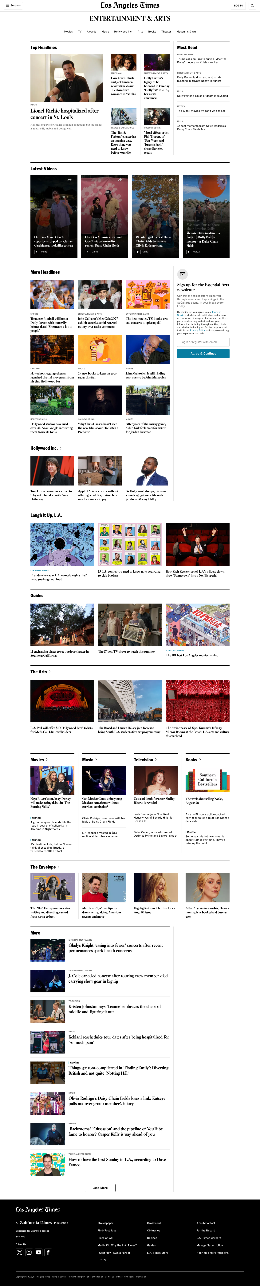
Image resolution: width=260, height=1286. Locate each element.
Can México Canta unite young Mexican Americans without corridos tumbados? (102, 803)
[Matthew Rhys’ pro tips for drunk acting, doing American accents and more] (104, 887)
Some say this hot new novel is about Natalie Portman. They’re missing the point (205, 840)
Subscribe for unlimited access (32, 1231)
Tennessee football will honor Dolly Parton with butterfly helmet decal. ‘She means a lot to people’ (51, 325)
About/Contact (206, 1223)
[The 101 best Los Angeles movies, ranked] (198, 625)
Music (105, 31)
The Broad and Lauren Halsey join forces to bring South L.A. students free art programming (129, 730)
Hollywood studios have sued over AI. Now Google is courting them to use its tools (51, 428)
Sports (34, 314)
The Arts (38, 671)
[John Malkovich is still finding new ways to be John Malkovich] (148, 349)
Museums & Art (186, 31)
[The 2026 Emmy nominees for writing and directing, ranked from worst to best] (52, 887)
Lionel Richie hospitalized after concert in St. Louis (64, 114)
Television (116, 73)
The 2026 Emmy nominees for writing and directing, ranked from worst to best (50, 912)
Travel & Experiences (122, 128)
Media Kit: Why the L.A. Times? (117, 1245)
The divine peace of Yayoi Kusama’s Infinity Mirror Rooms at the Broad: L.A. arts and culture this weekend (197, 732)
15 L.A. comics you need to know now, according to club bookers (129, 573)
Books (152, 31)
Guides (151, 1245)
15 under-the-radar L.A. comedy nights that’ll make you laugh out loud (59, 577)
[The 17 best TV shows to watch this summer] (130, 625)
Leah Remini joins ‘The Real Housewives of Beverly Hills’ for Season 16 (154, 818)
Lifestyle (35, 369)
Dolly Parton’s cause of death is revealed (202, 96)
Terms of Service (59, 1277)
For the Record (206, 1230)
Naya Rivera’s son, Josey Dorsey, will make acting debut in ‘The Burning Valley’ (50, 803)
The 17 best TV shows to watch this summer (126, 651)
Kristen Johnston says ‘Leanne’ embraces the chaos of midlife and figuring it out (115, 1009)
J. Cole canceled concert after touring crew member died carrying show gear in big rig (118, 979)
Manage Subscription (210, 1245)
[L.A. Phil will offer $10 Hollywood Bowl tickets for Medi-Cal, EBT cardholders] (62, 701)
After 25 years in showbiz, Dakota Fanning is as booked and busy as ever (207, 912)
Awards (91, 31)
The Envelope (43, 866)
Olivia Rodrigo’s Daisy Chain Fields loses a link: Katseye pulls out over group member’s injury (117, 1101)
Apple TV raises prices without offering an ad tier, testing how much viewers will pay (98, 495)
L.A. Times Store (157, 1253)
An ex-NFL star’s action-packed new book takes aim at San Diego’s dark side (207, 818)
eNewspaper (105, 1223)
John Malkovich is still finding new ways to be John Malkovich (146, 375)
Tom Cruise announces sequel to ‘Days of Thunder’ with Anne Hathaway (51, 495)
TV (79, 31)
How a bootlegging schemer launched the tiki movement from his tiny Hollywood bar (52, 377)
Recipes (152, 1238)
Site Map (20, 1237)
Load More (100, 1187)
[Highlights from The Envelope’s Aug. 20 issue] (156, 887)
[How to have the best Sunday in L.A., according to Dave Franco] (47, 1164)
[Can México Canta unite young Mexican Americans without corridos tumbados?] (104, 780)
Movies (68, 31)
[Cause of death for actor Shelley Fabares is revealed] (156, 780)
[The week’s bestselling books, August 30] (208, 780)
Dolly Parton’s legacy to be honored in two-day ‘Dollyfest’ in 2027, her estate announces (156, 88)
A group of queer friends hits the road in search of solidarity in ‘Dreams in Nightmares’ (50, 826)
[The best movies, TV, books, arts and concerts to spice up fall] (148, 294)
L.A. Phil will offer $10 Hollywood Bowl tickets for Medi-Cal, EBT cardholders (61, 730)
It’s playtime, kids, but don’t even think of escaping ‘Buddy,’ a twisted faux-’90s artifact (51, 848)
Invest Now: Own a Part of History (114, 1256)
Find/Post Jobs (107, 1230)
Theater (166, 31)
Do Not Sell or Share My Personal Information (125, 1277)
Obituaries (153, 1230)
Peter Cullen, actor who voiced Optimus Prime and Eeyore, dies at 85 (155, 836)
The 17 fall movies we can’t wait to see (201, 111)
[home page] (130, 5)
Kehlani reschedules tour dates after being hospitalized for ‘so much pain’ (119, 1040)
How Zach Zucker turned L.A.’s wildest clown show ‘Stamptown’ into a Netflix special (195, 573)
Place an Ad (105, 1238)
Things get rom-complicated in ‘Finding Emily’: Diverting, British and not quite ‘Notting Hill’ (119, 1071)
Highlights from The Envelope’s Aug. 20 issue (154, 910)
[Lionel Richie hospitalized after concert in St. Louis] (66, 78)
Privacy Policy (197, 330)
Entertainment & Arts (156, 73)
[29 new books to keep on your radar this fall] (100, 349)
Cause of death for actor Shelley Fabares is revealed (154, 801)
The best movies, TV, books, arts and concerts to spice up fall (147, 321)
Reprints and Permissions (213, 1253)
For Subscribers (39, 571)
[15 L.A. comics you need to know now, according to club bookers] (130, 544)
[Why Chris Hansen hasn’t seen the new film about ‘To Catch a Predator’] (100, 400)
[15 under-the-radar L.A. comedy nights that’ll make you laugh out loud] (62, 544)
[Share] (70, 180)
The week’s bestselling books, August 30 (204, 801)
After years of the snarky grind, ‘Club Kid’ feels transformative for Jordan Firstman (146, 428)
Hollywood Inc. (123, 31)
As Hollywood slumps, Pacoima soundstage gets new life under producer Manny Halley (146, 495)
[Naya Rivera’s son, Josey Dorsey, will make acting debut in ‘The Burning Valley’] (52, 780)
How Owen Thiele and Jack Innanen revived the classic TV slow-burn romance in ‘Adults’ (123, 86)
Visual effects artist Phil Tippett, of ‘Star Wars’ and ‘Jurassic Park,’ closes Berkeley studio (156, 142)
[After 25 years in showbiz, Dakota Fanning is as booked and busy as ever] (208, 887)
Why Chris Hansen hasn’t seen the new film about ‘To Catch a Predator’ (98, 428)
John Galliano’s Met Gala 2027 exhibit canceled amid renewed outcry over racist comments (98, 323)
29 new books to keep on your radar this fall (97, 375)
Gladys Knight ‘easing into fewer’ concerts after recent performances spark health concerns (116, 948)
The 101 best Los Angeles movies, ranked (192, 655)
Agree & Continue (203, 353)
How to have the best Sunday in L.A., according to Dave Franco (117, 1162)
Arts (140, 31)
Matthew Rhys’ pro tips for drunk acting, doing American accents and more (101, 912)
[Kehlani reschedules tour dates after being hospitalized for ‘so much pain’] (47, 1042)
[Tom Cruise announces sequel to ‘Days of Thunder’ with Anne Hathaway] (52, 471)
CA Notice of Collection (92, 1277)
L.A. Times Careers (209, 1238)
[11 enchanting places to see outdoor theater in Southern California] (62, 625)
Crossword (154, 1223)
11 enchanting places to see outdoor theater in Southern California (59, 653)
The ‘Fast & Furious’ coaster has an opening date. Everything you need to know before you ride (123, 142)
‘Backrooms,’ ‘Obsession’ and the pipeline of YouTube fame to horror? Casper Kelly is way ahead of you (116, 1132)
